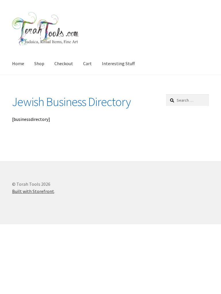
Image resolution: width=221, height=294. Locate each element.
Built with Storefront (33, 191)
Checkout (63, 63)
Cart (87, 63)
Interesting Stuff (118, 63)
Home (18, 63)
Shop (39, 63)
